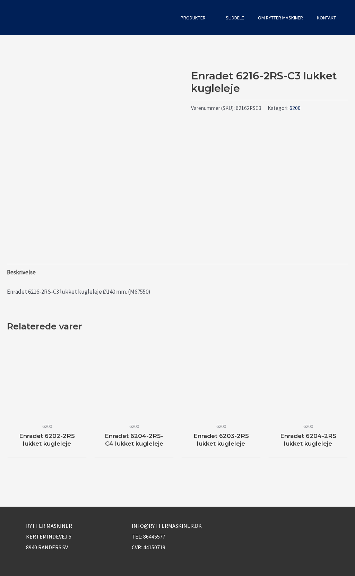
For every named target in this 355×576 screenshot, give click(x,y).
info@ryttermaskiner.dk (167, 525)
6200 (295, 108)
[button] (164, 17)
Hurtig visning (46, 411)
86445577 (154, 536)
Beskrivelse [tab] (21, 272)
